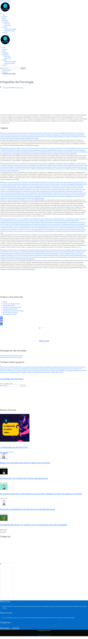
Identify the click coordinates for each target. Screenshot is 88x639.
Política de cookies (9, 30)
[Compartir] (44, 324)
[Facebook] (44, 317)
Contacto (4, 32)
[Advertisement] (28, 100)
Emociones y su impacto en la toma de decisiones (24, 478)
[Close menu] (0, 13)
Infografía (5, 20)
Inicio (3, 14)
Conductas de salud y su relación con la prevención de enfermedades (33, 525)
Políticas (4, 27)
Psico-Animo (7, 25)
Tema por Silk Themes (44, 635)
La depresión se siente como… (14, 447)
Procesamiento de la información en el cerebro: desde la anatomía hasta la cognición (41, 494)
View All (3, 531)
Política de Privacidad (10, 29)
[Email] (44, 322)
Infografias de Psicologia (11, 379)
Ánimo (4, 18)
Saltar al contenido (5, 1)
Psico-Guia (7, 23)
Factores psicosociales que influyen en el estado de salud (27, 509)
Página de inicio (6, 70)
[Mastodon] (44, 320)
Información (5, 22)
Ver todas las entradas (44, 345)
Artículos (4, 16)
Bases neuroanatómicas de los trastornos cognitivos (25, 463)
